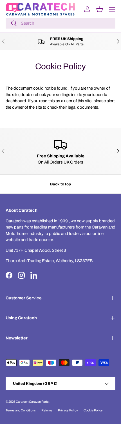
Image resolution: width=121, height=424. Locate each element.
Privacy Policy (68, 410)
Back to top (60, 184)
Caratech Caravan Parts (32, 401)
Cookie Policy (93, 410)
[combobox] (60, 23)
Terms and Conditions (21, 410)
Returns (46, 410)
